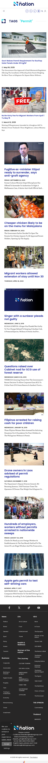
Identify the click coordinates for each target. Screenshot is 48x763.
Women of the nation (24, 651)
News (4, 617)
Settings (7, 748)
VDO (35, 617)
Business (5, 658)
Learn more (6, 739)
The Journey (23, 658)
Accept (6, 744)
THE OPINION (38, 703)
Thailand (37, 714)
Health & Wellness (21, 644)
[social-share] (27, 11)
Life (19, 617)
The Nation (34, 757)
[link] (24, 56)
